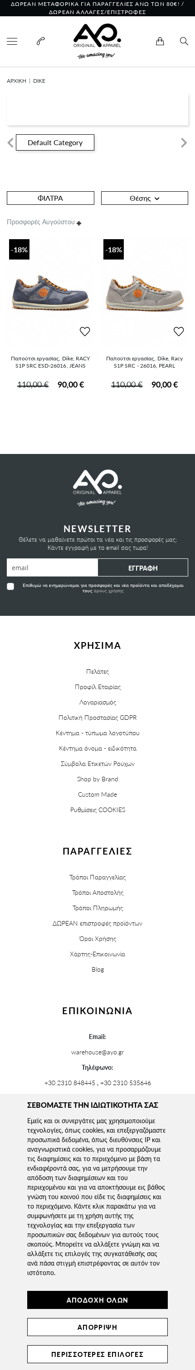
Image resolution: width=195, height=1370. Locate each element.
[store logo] (97, 41)
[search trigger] (184, 41)
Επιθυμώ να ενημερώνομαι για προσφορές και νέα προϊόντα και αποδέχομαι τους (103, 587)
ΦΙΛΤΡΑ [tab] (50, 198)
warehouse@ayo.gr (97, 1051)
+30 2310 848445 (69, 1082)
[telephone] (39, 41)
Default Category (55, 142)
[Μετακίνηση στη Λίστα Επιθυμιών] (85, 332)
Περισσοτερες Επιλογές (97, 1354)
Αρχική (16, 81)
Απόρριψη (97, 1327)
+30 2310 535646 (125, 1082)
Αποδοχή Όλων (98, 1299)
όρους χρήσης (109, 590)
